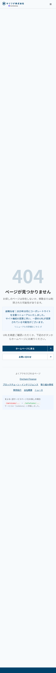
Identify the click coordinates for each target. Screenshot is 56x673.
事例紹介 (17, 389)
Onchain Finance (28, 378)
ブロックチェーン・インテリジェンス (20, 384)
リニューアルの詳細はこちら (26, 326)
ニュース (39, 389)
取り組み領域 (47, 384)
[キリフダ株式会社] (13, 4)
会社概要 (28, 389)
